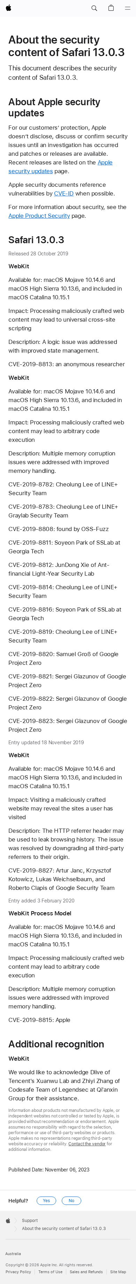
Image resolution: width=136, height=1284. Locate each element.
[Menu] (127, 8)
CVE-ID (64, 193)
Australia (13, 1254)
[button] (94, 8)
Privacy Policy (18, 1272)
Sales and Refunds (86, 1272)
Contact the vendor (87, 1143)
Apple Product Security (39, 215)
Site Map (118, 1272)
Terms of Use (50, 1272)
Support (30, 1220)
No (71, 1200)
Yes (46, 1200)
